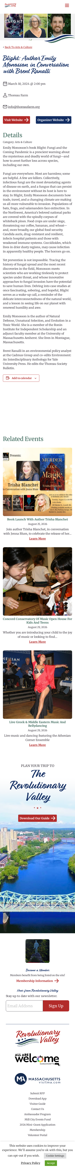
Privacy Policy (30, 1163)
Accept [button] (51, 1163)
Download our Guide (35, 818)
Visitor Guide (38, 1103)
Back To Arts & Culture (18, 47)
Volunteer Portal (37, 1135)
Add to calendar (22, 378)
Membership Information (34, 981)
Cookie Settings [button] (55, 1155)
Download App (38, 1098)
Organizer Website (51, 120)
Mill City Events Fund (38, 1119)
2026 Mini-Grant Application (37, 1124)
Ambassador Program (37, 1114)
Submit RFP (37, 1093)
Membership (37, 1130)
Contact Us (37, 1109)
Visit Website (13, 120)
